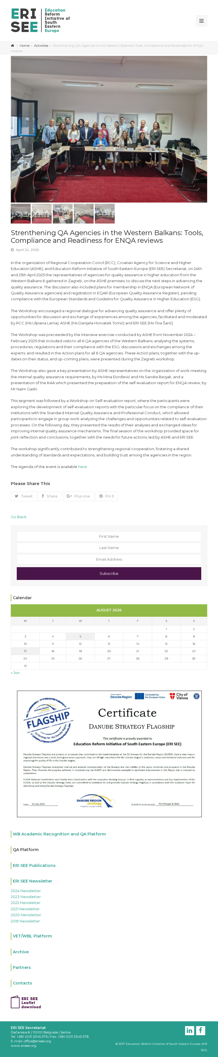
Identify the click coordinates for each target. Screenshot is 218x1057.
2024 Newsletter (26, 890)
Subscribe (109, 573)
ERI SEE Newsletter (32, 881)
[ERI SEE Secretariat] (40, 20)
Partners (22, 967)
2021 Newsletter (25, 909)
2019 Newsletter (25, 921)
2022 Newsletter (26, 902)
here (82, 466)
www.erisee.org (23, 1045)
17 (25, 651)
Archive (21, 951)
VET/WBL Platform (32, 936)
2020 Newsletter (26, 915)
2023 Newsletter (26, 896)
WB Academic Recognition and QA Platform (59, 834)
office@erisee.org (37, 1041)
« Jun (15, 672)
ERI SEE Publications (34, 865)
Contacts (22, 983)
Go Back (19, 516)
